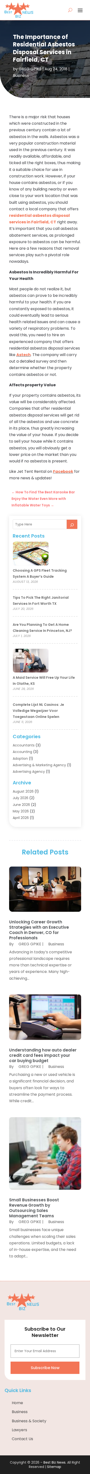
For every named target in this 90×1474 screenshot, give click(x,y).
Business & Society (29, 1421)
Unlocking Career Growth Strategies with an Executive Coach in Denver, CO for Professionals (39, 930)
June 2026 (21, 804)
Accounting (22, 751)
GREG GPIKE (30, 69)
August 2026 (23, 791)
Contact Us (22, 1439)
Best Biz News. (54, 1462)
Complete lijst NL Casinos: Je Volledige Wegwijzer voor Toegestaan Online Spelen (38, 710)
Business (21, 75)
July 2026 (20, 797)
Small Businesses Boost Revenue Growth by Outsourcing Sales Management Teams (34, 1208)
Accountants (24, 745)
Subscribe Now (45, 1368)
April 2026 (21, 817)
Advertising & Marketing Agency (39, 765)
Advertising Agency (29, 771)
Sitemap (54, 1466)
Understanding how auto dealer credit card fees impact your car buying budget (43, 1055)
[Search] (72, 524)
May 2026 (21, 811)
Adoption (20, 758)
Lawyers (19, 1430)
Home (17, 1403)
